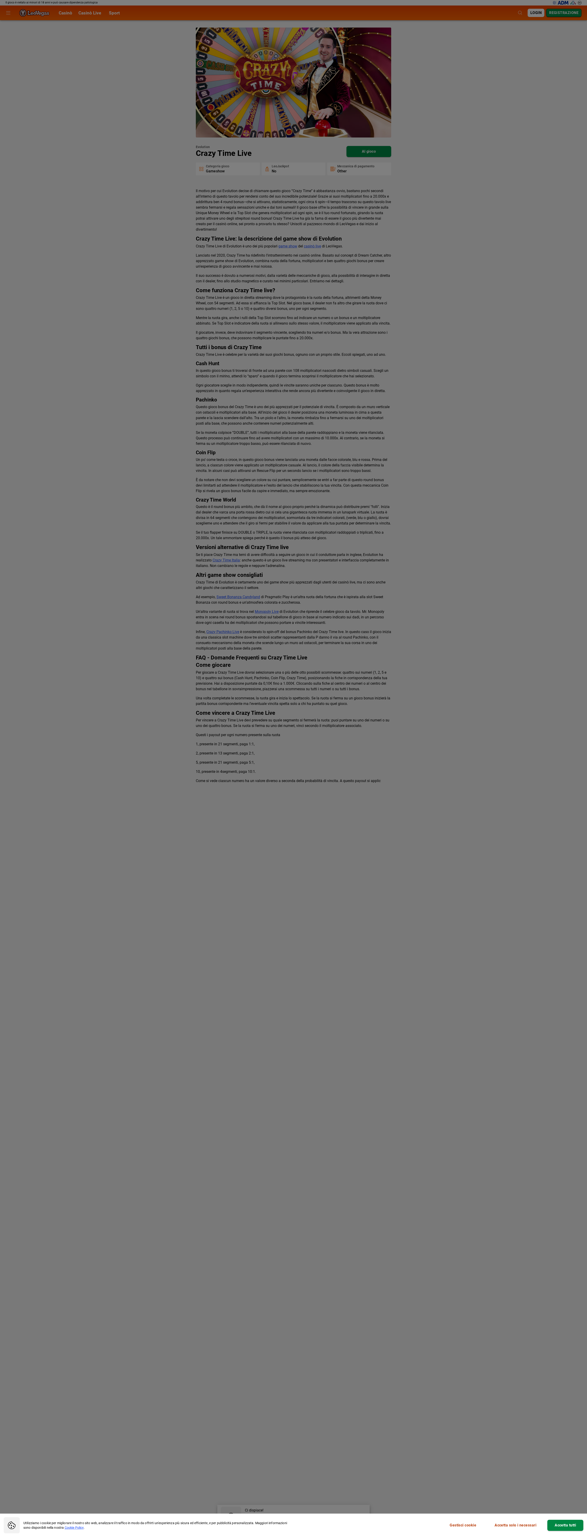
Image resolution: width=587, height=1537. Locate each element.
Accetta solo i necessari (515, 1525)
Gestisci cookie (463, 1525)
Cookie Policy (74, 1527)
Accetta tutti (565, 1525)
